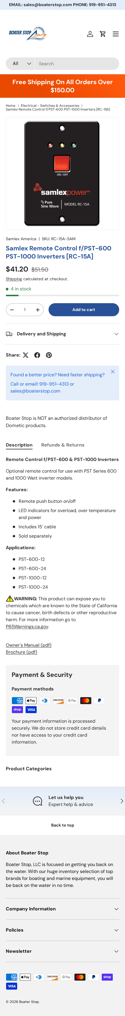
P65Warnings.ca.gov (27, 626)
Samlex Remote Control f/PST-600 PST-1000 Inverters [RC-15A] (58, 109)
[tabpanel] (62, 556)
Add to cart (83, 309)
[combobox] (62, 63)
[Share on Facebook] (37, 355)
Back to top (62, 825)
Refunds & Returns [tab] (63, 445)
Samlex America (21, 238)
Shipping (14, 278)
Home (10, 105)
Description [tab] (19, 445)
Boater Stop (29, 1001)
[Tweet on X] (25, 355)
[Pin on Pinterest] (49, 355)
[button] (103, 34)
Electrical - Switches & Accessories (50, 105)
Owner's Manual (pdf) (28, 645)
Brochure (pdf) (21, 652)
